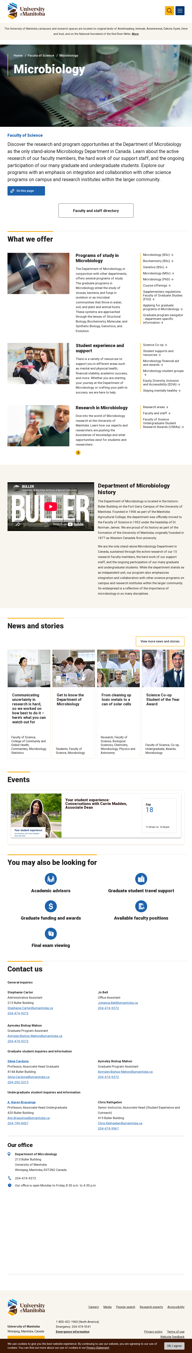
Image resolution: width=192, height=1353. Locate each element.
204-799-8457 (18, 1123)
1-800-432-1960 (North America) (77, 1322)
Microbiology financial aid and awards (161, 363)
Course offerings (155, 285)
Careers (93, 1307)
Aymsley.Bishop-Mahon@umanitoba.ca (35, 1036)
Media (107, 1307)
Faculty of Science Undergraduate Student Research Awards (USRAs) (161, 423)
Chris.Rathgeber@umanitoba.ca (120, 1123)
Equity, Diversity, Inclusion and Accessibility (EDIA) (161, 382)
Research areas (154, 407)
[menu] (180, 10)
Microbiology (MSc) (157, 273)
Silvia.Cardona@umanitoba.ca (29, 1077)
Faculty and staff (155, 413)
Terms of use (175, 1332)
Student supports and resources (158, 353)
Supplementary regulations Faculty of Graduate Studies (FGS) (162, 295)
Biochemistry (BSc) (156, 261)
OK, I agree (174, 1346)
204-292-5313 (18, 1082)
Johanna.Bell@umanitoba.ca (118, 1003)
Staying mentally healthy (160, 390)
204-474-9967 (108, 1128)
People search (125, 1307)
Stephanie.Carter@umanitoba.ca (30, 1008)
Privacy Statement (98, 1347)
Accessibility (175, 1307)
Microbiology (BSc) (156, 255)
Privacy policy (153, 1332)
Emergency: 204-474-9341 (73, 1326)
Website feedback (172, 1337)
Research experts (151, 1307)
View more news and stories (160, 641)
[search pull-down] (169, 10)
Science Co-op (153, 345)
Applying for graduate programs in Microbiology (161, 307)
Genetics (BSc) (153, 267)
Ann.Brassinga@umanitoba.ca (29, 1118)
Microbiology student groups (163, 371)
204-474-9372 (18, 1013)
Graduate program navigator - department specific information (163, 318)
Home (18, 55)
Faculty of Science (41, 55)
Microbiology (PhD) (156, 279)
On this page (25, 191)
